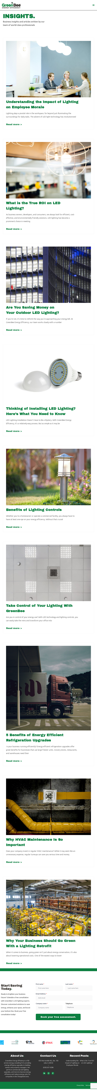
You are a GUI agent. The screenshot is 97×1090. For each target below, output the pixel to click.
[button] (93, 5)
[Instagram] (48, 1073)
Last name (69, 984)
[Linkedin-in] (44, 1073)
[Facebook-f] (52, 1073)
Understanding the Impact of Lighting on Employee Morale (72, 1063)
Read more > (14, 124)
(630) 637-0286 (48, 1067)
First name (40, 984)
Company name (42, 1003)
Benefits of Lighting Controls (34, 510)
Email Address (41, 994)
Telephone (69, 1003)
